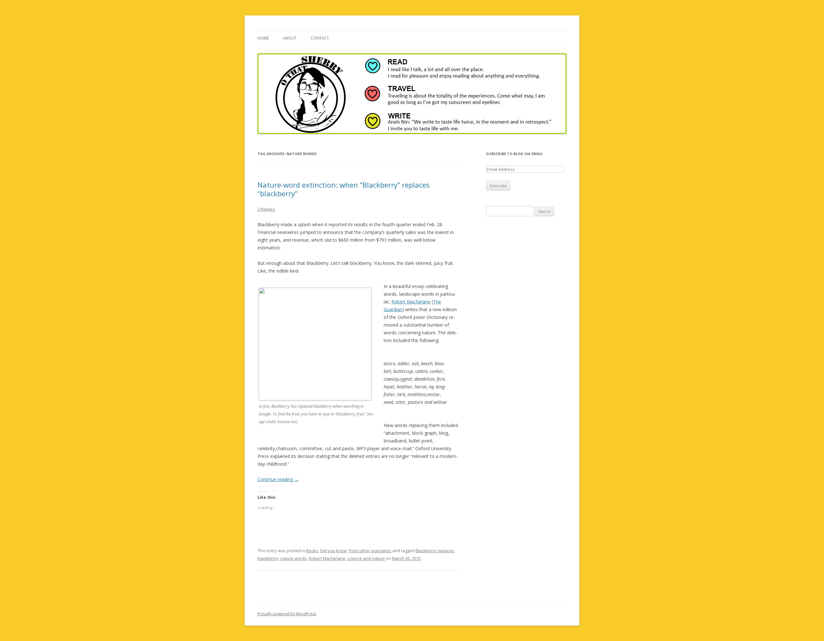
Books (312, 550)
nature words (293, 558)
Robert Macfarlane (410, 302)
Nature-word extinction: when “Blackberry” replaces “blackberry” (344, 189)
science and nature (366, 558)
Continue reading (278, 479)
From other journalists (370, 550)
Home (263, 38)
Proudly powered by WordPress (287, 614)
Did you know (333, 550)
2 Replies (266, 209)
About (289, 38)
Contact (320, 38)
